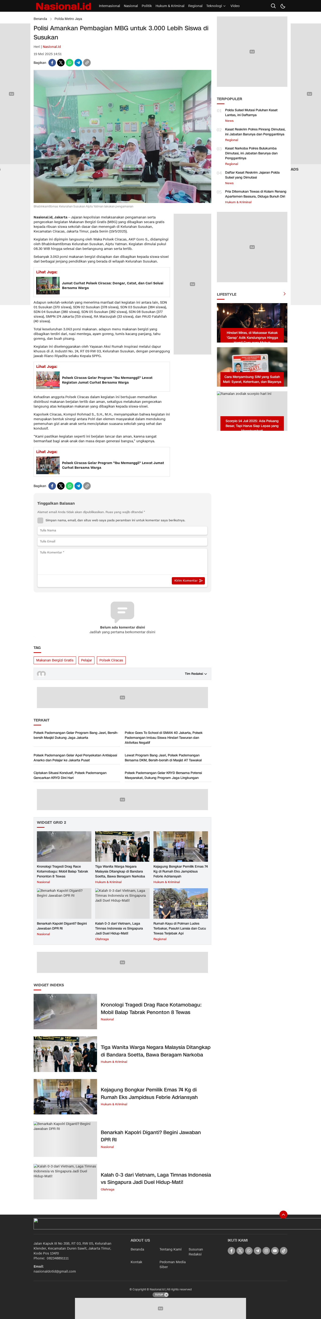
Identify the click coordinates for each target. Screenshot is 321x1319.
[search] (273, 6)
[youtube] (275, 1250)
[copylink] (87, 62)
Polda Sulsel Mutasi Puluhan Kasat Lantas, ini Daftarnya (251, 112)
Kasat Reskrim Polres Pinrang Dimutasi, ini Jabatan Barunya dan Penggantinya (255, 132)
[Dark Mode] (282, 6)
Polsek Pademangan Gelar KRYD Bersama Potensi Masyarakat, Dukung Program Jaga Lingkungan (163, 775)
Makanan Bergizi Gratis (55, 660)
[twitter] (61, 62)
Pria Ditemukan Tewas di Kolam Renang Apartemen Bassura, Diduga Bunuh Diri (255, 194)
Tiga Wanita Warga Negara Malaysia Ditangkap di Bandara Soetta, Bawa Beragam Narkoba (120, 871)
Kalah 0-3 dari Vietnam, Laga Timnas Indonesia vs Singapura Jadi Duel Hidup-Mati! (119, 928)
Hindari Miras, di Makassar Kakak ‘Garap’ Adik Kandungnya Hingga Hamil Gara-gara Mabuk (252, 338)
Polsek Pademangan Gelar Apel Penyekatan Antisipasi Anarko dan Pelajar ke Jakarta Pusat (75, 757)
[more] (284, 294)
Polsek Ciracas (111, 660)
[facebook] (52, 62)
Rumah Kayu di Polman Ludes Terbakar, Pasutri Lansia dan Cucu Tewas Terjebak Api (179, 928)
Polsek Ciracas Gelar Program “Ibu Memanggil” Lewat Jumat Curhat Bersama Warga (113, 465)
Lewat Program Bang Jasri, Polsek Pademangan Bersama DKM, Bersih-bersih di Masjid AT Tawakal (163, 757)
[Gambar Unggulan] (122, 202)
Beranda (40, 19)
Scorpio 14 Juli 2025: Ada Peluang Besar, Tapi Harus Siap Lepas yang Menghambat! (252, 426)
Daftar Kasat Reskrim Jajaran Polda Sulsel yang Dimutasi (252, 175)
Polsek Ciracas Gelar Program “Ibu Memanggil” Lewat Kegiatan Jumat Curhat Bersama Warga (107, 380)
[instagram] (266, 1250)
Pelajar (86, 660)
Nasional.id (52, 47)
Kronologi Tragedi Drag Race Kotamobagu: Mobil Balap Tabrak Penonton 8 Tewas (62, 871)
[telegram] (78, 62)
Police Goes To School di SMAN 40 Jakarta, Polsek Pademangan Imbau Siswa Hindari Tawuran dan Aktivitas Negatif (164, 738)
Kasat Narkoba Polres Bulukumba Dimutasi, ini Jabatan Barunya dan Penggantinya (251, 153)
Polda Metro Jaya (68, 19)
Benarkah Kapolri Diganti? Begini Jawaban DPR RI (62, 926)
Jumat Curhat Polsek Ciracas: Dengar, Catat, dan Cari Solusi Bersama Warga (112, 285)
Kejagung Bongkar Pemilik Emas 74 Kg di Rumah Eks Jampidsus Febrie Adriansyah (180, 871)
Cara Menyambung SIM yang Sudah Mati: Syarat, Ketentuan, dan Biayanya (252, 379)
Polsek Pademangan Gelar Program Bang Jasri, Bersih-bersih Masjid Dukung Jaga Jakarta (76, 735)
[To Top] (283, 1215)
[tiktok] (283, 1250)
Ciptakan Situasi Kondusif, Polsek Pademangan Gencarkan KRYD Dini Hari (70, 775)
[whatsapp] (69, 62)
